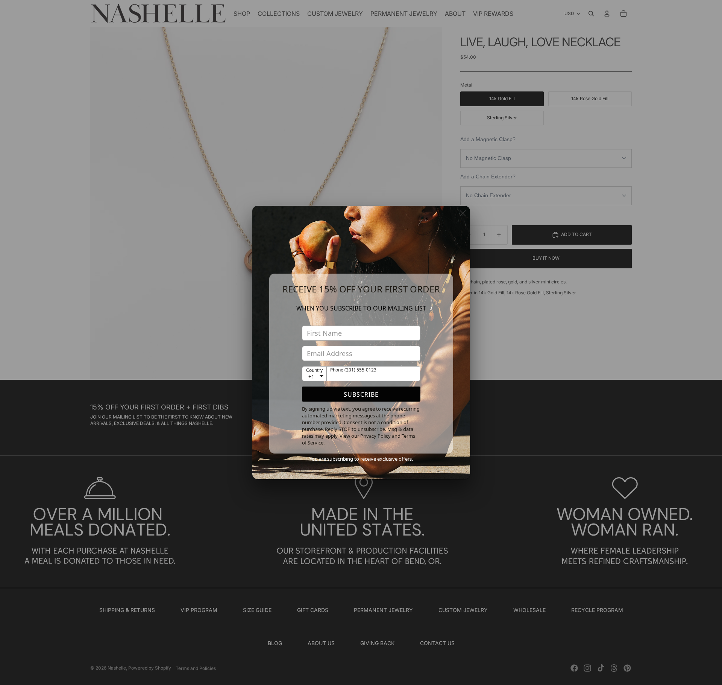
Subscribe (361, 394)
